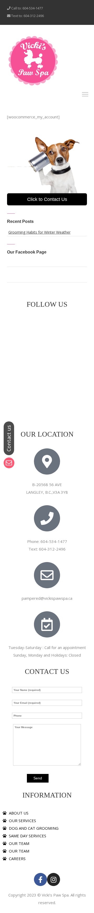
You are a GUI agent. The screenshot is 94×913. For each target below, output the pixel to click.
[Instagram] (53, 879)
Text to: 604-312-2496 (27, 15)
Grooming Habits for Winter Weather (39, 232)
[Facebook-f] (40, 879)
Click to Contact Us (47, 199)
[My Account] (33, 61)
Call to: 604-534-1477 (26, 8)
